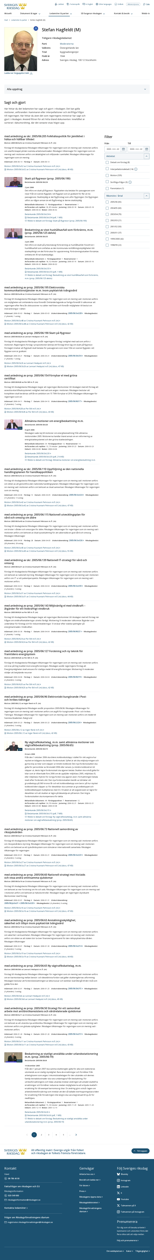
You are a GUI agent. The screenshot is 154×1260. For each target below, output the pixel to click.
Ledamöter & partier (19, 20)
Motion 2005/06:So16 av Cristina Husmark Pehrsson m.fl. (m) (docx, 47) (40, 911)
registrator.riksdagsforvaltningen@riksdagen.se (30, 1222)
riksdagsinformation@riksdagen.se (24, 1200)
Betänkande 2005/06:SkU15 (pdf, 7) (44, 813)
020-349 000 (13, 1195)
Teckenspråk (75, 4)
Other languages (105, 4)
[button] (30, 13)
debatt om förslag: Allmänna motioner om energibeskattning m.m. (61, 460)
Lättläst (61, 4)
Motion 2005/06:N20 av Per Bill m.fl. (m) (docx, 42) (30, 687)
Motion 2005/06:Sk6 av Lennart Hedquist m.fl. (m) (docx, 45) (35, 999)
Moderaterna (67, 43)
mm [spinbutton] (114, 149)
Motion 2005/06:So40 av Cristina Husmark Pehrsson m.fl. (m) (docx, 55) (40, 551)
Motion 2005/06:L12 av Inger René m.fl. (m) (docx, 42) (32, 733)
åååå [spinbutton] (109, 149)
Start (6, 20)
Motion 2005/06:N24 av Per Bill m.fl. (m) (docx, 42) (30, 642)
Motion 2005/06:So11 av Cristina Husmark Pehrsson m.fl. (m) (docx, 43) (40, 1044)
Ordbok (120, 4)
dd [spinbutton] (118, 149)
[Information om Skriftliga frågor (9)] (130, 182)
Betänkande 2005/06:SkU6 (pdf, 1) (44, 1115)
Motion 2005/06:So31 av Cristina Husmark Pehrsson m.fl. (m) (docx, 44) (40, 596)
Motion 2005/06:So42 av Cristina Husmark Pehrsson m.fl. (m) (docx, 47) (40, 505)
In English (89, 4)
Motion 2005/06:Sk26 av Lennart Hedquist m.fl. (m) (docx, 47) (35, 366)
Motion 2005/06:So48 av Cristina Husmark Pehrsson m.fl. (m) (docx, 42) (40, 324)
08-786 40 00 (13, 1178)
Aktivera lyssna (133, 4)
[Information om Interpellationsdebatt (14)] (135, 169)
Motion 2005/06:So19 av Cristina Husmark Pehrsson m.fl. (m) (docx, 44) (40, 956)
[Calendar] (123, 149)
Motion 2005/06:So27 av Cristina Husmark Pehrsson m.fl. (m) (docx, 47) (40, 865)
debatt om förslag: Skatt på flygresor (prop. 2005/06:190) (57, 220)
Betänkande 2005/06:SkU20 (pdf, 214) (45, 456)
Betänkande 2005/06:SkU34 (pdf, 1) (44, 217)
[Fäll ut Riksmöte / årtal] (146, 196)
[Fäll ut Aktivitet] (146, 156)
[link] (27, 1134)
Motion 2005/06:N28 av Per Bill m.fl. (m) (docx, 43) (30, 412)
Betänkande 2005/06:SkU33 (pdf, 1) (44, 272)
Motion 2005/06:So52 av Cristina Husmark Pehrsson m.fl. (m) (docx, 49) (40, 169)
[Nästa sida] (76, 1134)
